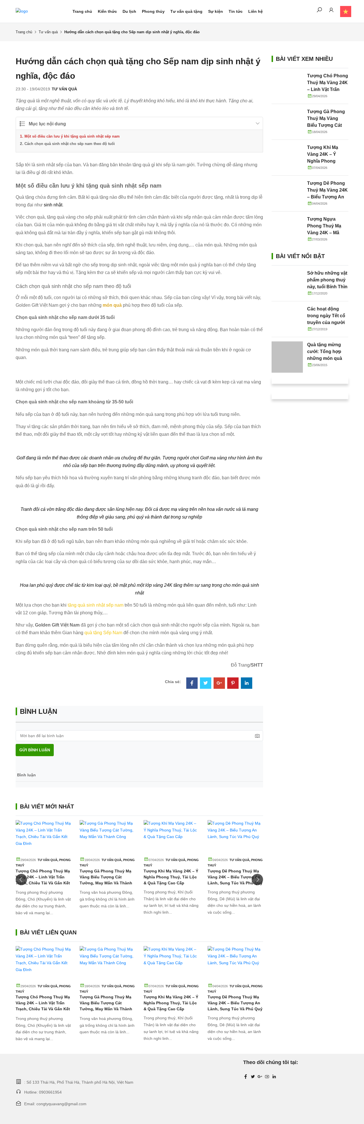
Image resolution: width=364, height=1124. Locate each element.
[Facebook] (192, 683)
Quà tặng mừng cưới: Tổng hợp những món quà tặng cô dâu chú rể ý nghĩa (327, 358)
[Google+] (219, 683)
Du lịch (129, 11)
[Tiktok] (274, 1076)
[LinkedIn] (246, 683)
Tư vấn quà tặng (186, 11)
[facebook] (245, 1076)
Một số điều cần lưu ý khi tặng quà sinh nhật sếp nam (72, 136)
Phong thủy (153, 11)
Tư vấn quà (48, 32)
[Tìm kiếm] (319, 11)
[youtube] (267, 1076)
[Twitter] (205, 683)
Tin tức (236, 11)
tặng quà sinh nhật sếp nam (95, 605)
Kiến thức (107, 11)
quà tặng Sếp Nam (103, 632)
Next (257, 879)
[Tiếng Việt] (342, 11)
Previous (21, 879)
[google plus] (259, 1076)
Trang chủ (82, 11)
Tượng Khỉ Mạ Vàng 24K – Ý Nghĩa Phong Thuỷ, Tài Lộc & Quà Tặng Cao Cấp (171, 877)
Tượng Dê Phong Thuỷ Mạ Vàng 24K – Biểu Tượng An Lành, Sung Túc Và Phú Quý (235, 877)
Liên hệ (255, 11)
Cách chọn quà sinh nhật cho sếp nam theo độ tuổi (69, 144)
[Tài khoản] (331, 11)
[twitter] (252, 1076)
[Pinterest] (233, 683)
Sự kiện (215, 11)
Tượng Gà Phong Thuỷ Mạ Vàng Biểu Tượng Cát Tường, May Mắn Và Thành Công (326, 125)
